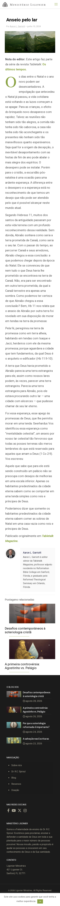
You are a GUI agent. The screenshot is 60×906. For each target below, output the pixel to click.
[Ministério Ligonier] (24, 4)
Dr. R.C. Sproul (18, 771)
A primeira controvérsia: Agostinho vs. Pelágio (22, 666)
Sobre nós (16, 765)
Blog (13, 777)
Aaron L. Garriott (17, 26)
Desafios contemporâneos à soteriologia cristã (25, 630)
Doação (15, 790)
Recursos (16, 784)
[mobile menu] (56, 4)
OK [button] (40, 901)
